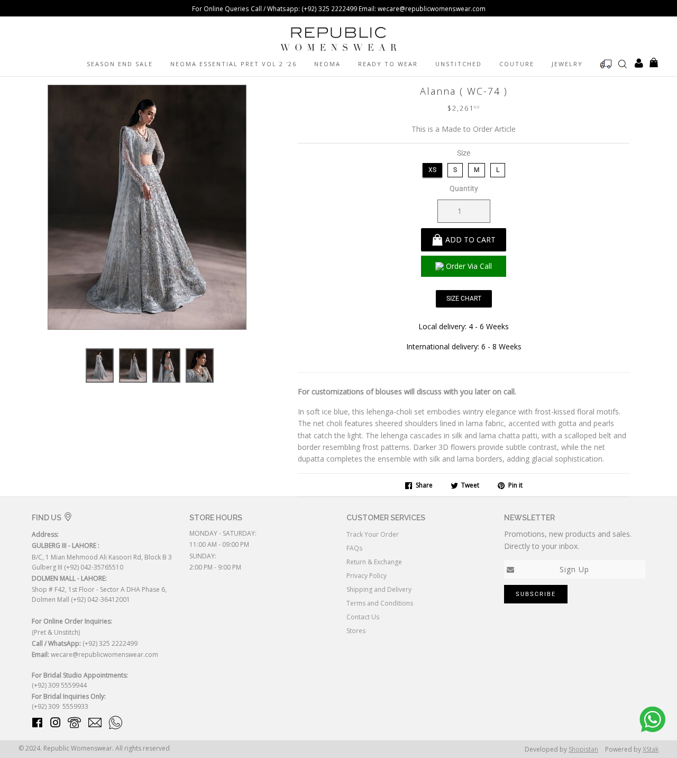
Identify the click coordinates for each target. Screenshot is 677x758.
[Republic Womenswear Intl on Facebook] (37, 724)
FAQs (354, 548)
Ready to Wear (388, 64)
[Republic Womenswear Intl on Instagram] (55, 724)
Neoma (327, 64)
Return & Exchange (374, 561)
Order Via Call (469, 266)
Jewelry (567, 64)
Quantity (464, 188)
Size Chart (463, 298)
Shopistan (583, 749)
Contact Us (362, 616)
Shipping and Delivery (378, 589)
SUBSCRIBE (536, 594)
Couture (516, 64)
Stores (355, 630)
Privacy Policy (366, 575)
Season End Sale (120, 64)
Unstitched (458, 64)
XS (432, 170)
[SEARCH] (622, 63)
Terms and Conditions (379, 603)
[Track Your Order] (606, 64)
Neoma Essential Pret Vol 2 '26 (233, 64)
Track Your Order (372, 534)
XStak (650, 749)
